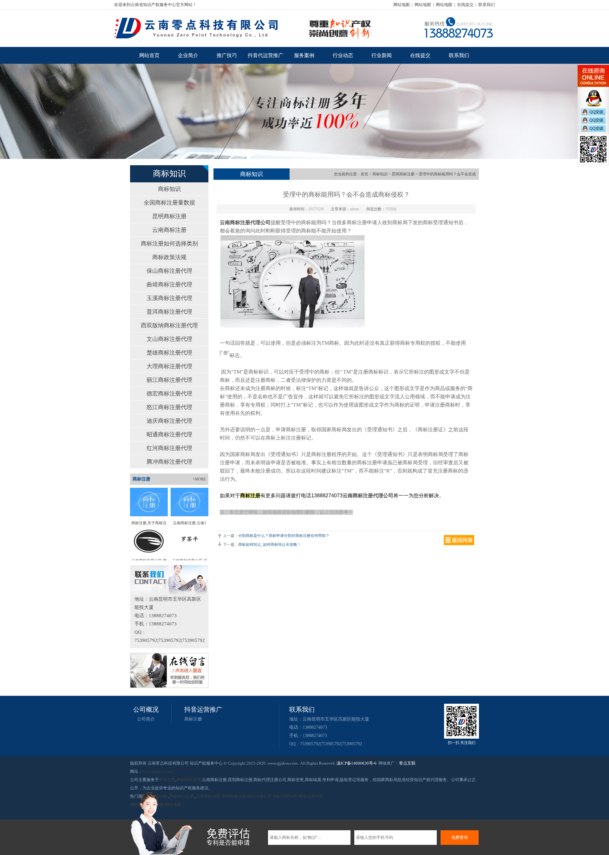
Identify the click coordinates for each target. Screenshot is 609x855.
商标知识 (169, 189)
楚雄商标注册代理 (169, 352)
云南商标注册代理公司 (368, 495)
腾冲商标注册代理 (169, 462)
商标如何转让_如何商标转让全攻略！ (269, 544)
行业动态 (343, 55)
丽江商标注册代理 (169, 380)
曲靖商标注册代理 (169, 284)
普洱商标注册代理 (169, 312)
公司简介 (146, 719)
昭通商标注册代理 (169, 434)
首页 (364, 174)
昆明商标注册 (169, 216)
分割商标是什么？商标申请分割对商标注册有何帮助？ (284, 535)
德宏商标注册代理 (169, 393)
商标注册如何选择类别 (169, 243)
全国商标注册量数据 (169, 202)
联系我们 (486, 4)
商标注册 (193, 719)
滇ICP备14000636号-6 (357, 763)
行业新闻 (381, 55)
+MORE (199, 479)
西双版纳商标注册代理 (169, 325)
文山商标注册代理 (169, 339)
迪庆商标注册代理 (169, 421)
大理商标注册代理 (169, 366)
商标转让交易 (188, 779)
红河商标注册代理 (169, 448)
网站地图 (401, 4)
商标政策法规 (169, 257)
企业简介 (188, 55)
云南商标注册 (169, 230)
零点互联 (407, 763)
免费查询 (459, 837)
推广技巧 (227, 55)
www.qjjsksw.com (157, 771)
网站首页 (149, 55)
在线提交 (465, 4)
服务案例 (304, 55)
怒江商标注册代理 (169, 407)
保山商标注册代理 (169, 271)
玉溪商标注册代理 (169, 298)
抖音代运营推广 (265, 55)
